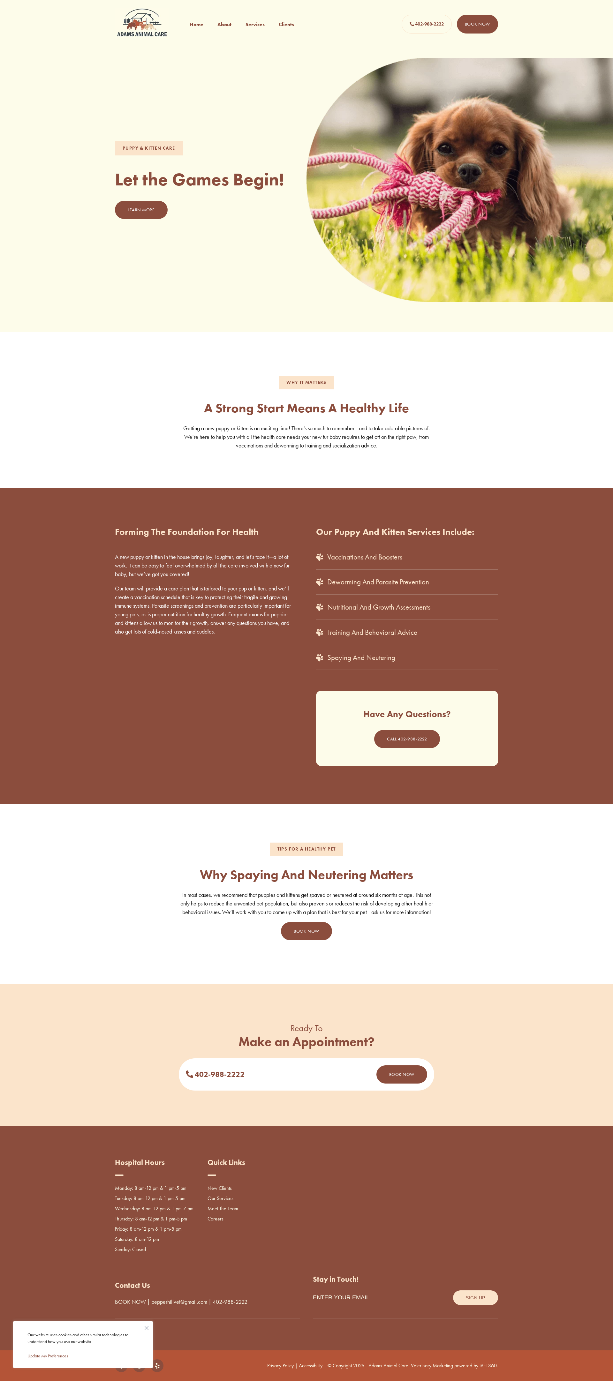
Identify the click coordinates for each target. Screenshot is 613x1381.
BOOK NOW (130, 1301)
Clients (286, 24)
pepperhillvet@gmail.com (179, 1301)
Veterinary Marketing (432, 1365)
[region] (83, 1344)
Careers (215, 1218)
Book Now (477, 24)
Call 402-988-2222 (407, 739)
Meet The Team (223, 1208)
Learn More (141, 210)
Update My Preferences (47, 1356)
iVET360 (488, 1365)
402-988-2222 (429, 24)
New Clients (220, 1188)
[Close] (146, 1326)
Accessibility (310, 1365)
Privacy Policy (280, 1365)
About (224, 24)
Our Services (220, 1198)
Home (196, 24)
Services (255, 24)
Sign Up (475, 1297)
